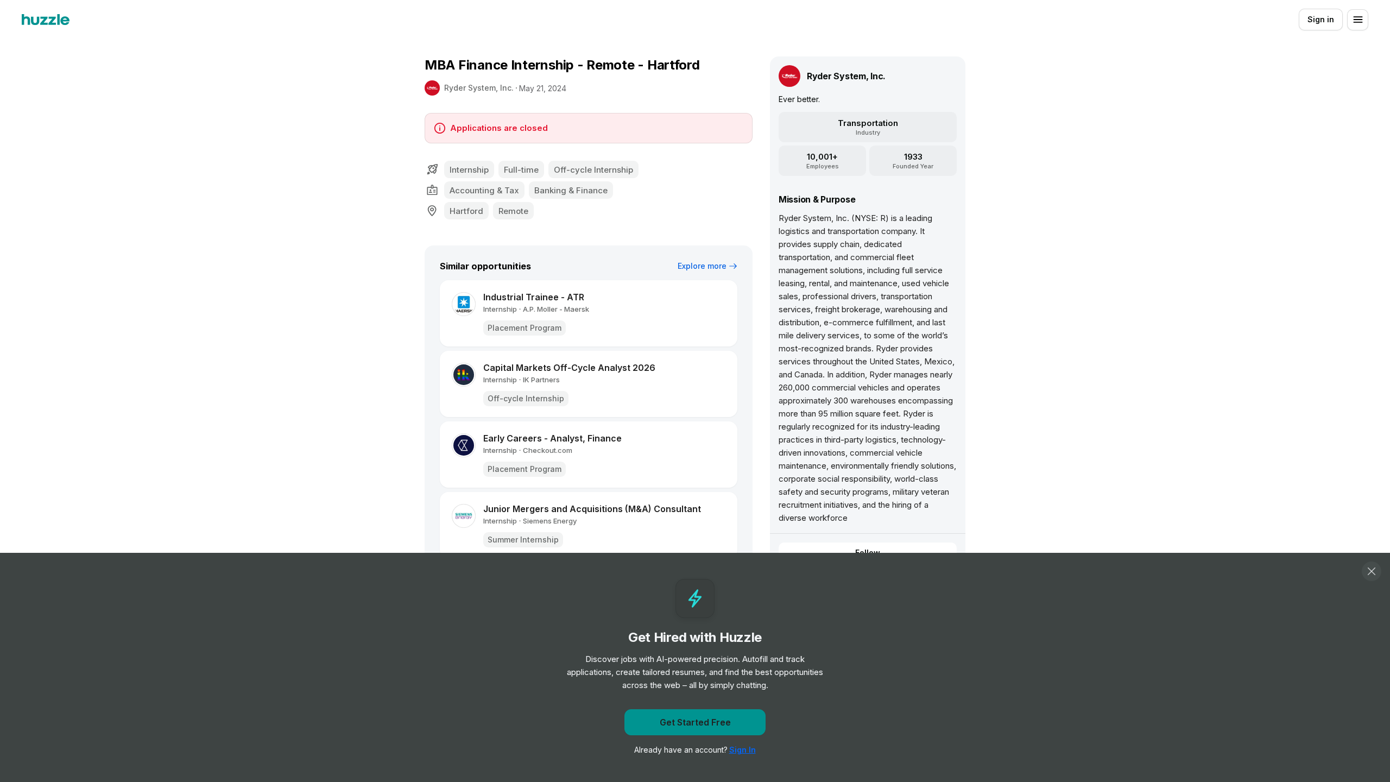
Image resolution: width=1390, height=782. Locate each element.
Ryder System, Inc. (479, 87)
